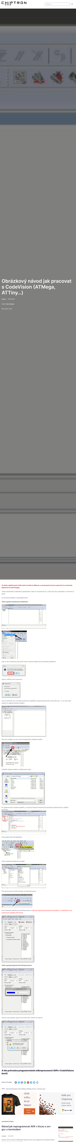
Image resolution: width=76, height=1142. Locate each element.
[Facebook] (16, 1082)
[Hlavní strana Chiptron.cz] (14, 4)
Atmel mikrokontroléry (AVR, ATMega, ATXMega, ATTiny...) (21, 1088)
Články (4, 299)
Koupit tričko (28, 1111)
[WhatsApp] (25, 1082)
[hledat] (72, 4)
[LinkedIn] (22, 1082)
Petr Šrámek (10, 304)
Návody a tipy (41, 1088)
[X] (19, 1082)
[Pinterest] (28, 1082)
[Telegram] (31, 1082)
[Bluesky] (34, 1082)
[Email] (37, 1082)
